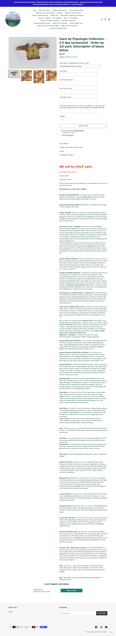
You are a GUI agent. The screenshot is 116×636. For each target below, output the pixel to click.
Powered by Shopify (102, 632)
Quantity (62, 116)
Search (11, 611)
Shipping (61, 57)
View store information (67, 135)
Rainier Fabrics (93, 632)
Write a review (71, 590)
